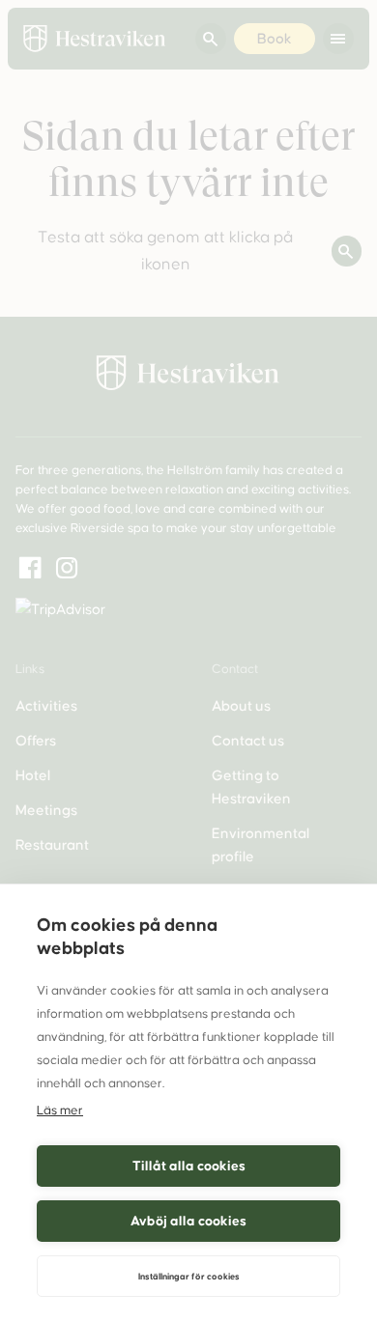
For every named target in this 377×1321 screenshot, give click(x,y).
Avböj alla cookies (188, 1221)
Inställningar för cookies (189, 1276)
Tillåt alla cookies (189, 1166)
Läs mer (60, 1110)
